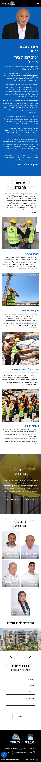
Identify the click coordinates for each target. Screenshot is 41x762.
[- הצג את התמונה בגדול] (20, 639)
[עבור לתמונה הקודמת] (30, 656)
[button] (37, 3)
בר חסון (8, 752)
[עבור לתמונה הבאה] (11, 656)
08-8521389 (27, 749)
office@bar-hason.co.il (23, 752)
